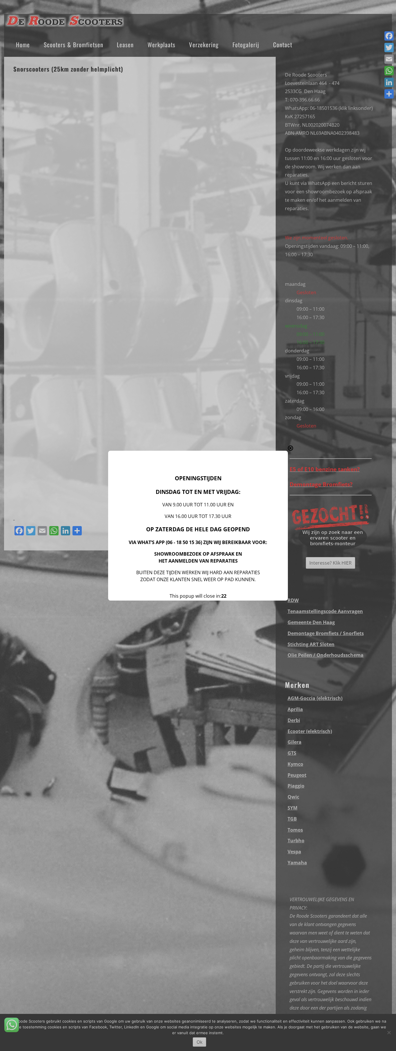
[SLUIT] (290, 448)
